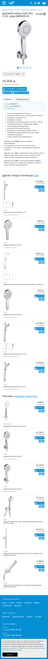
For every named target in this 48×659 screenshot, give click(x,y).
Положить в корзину (16, 89)
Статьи (11, 603)
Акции (4, 603)
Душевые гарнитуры (29, 10)
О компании (7, 605)
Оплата (19, 603)
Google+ (29, 616)
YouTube (38, 616)
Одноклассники (18, 616)
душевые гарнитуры (25, 396)
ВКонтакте (6, 616)
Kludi (39, 10)
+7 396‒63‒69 (11, 629)
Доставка (27, 603)
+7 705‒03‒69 (11, 635)
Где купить (18, 605)
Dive (13, 108)
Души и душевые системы (11, 10)
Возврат (37, 603)
